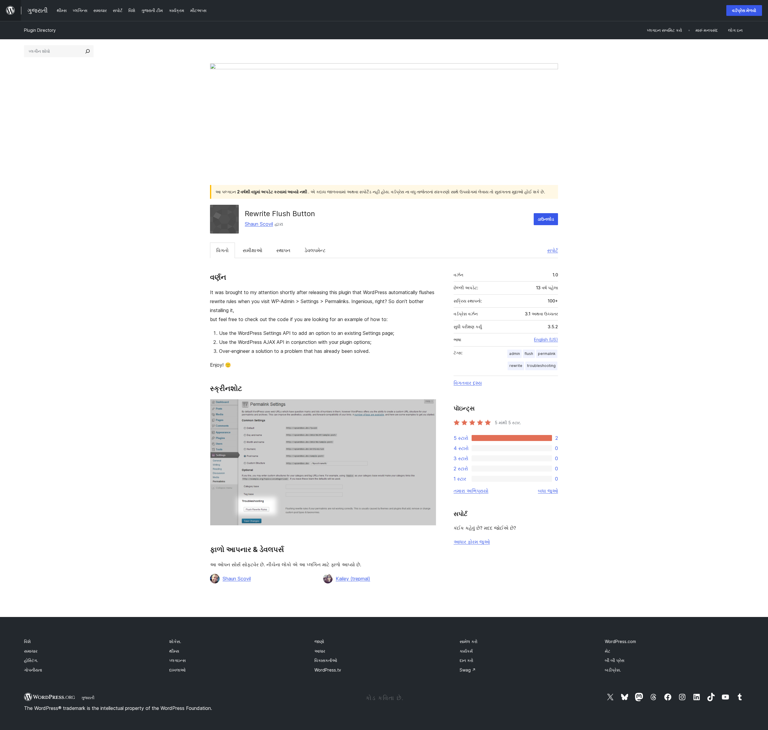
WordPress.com (620, 641)
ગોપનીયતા (33, 669)
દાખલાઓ (177, 669)
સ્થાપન (283, 250)
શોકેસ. (175, 641)
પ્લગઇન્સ (177, 660)
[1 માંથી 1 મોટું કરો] (428, 407)
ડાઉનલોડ (546, 219)
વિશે (27, 641)
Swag (468, 669)
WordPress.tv (327, 669)
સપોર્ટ (552, 250)
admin (514, 353)
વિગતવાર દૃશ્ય (468, 383)
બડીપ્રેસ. (613, 669)
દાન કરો (466, 660)
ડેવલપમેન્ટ (315, 250)
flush (529, 353)
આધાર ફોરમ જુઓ (472, 542)
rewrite (515, 365)
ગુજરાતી (87, 697)
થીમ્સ (174, 651)
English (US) (546, 339)
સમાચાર (31, 651)
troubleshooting (541, 365)
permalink (547, 353)
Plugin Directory (40, 30)
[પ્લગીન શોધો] (88, 51)
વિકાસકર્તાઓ (325, 660)
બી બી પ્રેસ (614, 660)
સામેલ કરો (469, 641)
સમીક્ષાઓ (252, 250)
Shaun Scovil (259, 224)
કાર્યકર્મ (466, 651)
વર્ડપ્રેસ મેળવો (744, 10)
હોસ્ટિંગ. (31, 660)
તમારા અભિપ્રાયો (471, 491)
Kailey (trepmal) (353, 579)
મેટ (607, 651)
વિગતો (222, 250)
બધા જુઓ (548, 491)
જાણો (319, 641)
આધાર (319, 651)
